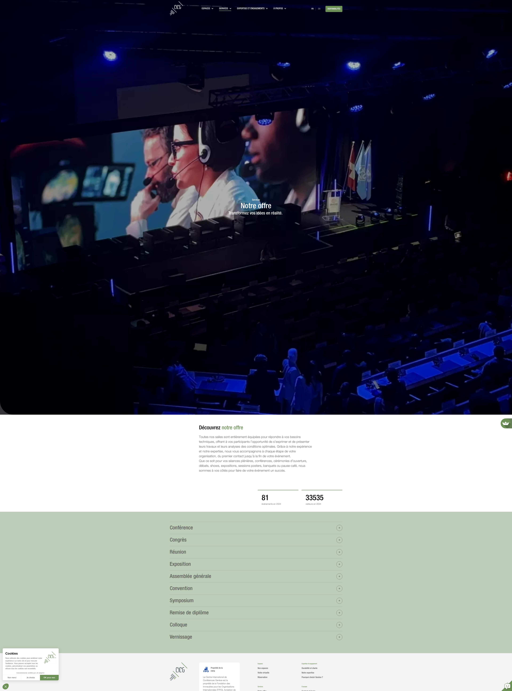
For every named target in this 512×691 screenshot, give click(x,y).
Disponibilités (333, 9)
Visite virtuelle (263, 673)
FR (312, 9)
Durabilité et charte (309, 668)
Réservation (262, 677)
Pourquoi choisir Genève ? (312, 677)
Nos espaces (263, 668)
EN (319, 9)
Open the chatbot (506, 685)
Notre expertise (308, 673)
